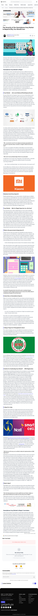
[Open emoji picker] (34, 577)
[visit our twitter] (8, 607)
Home (2, 5)
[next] (35, 583)
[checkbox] (1, 599)
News (6, 5)
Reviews (10, 5)
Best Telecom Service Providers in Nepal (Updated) (18, 437)
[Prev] (33, 583)
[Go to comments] (30, 35)
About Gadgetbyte (31, 598)
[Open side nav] (36, 1)
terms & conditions (10, 599)
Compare (20, 601)
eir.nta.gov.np (21, 443)
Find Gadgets (21, 602)
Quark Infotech (14, 610)
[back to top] (35, 613)
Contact (29, 602)
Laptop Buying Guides (22, 600)
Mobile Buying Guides (22, 598)
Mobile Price (16, 5)
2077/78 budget (18, 278)
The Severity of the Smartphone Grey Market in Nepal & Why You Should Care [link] (21, 7)
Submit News (30, 596)
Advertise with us (31, 600)
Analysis (6, 7)
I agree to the (7, 599)
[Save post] (32, 35)
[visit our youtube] (1, 607)
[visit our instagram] (4, 607)
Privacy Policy (14, 574)
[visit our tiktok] (10, 607)
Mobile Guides (23, 5)
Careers (29, 597)
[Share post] (34, 35)
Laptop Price (30, 5)
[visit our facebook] (6, 607)
